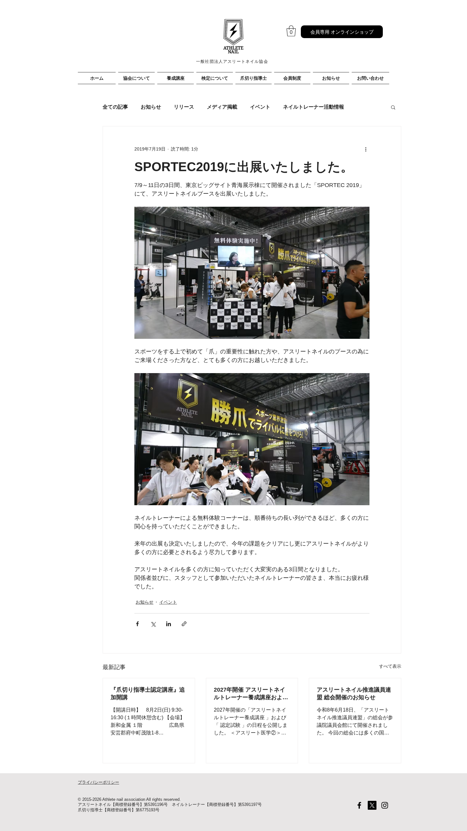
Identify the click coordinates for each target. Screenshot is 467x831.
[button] (291, 31)
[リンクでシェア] (184, 624)
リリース (184, 107)
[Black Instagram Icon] (384, 805)
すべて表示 (390, 666)
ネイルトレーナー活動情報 (313, 107)
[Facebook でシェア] (137, 624)
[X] (372, 805)
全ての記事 (115, 107)
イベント (260, 107)
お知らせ (151, 107)
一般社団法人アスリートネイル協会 (232, 61)
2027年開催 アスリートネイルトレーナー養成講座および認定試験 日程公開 (251, 694)
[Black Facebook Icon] (359, 805)
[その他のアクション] (365, 149)
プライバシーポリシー (98, 782)
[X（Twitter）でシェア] (153, 624)
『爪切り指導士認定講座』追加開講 (148, 693)
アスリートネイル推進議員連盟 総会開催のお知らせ (354, 693)
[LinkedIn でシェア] (169, 624)
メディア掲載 (222, 107)
